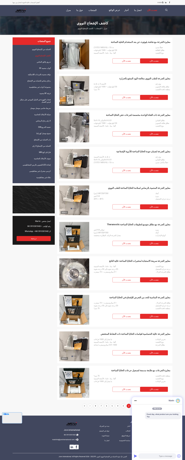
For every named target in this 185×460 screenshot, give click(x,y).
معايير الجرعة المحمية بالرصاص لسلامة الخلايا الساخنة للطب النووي (139, 188)
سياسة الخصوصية (124, 440)
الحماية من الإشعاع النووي (41, 49)
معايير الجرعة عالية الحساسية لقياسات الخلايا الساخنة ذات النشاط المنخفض (135, 334)
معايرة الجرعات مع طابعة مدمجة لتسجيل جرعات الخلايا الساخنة (140, 370)
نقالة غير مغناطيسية (43, 177)
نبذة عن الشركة (104, 426)
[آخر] (84, 406)
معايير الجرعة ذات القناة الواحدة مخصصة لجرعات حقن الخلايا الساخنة (138, 115)
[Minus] (135, 400)
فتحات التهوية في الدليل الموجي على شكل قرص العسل (35, 101)
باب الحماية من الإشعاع (42, 140)
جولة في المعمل (104, 431)
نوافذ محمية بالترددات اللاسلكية (39, 74)
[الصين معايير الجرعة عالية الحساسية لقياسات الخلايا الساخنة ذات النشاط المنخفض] (74, 346)
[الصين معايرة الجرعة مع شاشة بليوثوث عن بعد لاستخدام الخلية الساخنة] (74, 54)
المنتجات (98, 28)
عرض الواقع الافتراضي (114, 12)
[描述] (166, 10)
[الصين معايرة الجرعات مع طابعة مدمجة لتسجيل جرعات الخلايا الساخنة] (74, 383)
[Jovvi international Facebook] (169, 2)
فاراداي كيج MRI (45, 152)
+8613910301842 (34, 226)
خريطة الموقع (126, 436)
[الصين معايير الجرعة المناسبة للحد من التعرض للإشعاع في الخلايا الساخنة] (74, 310)
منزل (105, 28)
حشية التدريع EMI (44, 127)
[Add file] (179, 456)
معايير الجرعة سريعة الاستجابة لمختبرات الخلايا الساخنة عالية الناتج (139, 261)
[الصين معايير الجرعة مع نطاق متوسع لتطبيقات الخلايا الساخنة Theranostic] (74, 237)
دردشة (33, 238)
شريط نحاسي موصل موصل (40, 108)
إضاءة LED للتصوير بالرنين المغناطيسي (37, 165)
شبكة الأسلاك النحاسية (42, 114)
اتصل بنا (106, 440)
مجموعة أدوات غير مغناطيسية (40, 87)
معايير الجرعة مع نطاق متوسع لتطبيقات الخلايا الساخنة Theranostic (138, 224)
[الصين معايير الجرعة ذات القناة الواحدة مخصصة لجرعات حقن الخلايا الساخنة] (74, 127)
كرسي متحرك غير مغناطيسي (40, 171)
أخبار (128, 426)
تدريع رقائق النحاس (44, 62)
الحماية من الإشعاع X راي (41, 146)
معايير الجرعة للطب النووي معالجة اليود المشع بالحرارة (144, 78)
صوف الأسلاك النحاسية (42, 159)
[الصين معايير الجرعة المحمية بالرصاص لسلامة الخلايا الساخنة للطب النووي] (74, 200)
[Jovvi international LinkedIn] (166, 2)
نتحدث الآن (154, 61)
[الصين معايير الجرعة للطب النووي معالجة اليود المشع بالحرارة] (74, 91)
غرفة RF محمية (45, 93)
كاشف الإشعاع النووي (43, 56)
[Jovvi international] (21, 11)
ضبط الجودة (105, 436)
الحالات (128, 431)
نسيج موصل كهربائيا (43, 133)
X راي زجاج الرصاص (43, 121)
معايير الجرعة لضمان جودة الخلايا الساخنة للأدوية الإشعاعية (143, 151)
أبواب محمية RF (45, 68)
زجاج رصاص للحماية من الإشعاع (39, 81)
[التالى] (90, 406)
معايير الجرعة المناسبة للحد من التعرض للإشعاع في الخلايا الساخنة (139, 297)
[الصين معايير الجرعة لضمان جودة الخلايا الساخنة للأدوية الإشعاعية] (74, 164)
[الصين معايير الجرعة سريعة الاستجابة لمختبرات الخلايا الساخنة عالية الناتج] (74, 273)
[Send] (135, 456)
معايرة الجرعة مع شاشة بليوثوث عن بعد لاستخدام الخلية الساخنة (140, 42)
